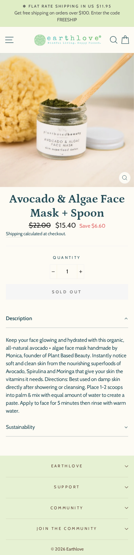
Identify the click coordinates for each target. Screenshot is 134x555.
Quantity (67, 257)
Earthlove (67, 466)
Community (67, 507)
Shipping (14, 233)
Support (67, 487)
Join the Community (67, 528)
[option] (67, 13)
